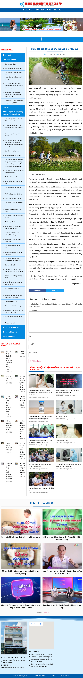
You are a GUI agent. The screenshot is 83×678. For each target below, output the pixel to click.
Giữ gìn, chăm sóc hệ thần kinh (13, 318)
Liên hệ (57, 10)
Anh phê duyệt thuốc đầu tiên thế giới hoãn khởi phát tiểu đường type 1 (9, 360)
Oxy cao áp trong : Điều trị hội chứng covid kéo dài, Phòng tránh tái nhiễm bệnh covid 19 (14, 143)
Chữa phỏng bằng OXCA (13, 198)
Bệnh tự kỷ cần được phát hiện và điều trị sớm (13, 227)
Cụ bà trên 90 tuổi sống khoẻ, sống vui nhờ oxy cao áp (20, 537)
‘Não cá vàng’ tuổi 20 (9, 378)
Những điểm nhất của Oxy (13, 68)
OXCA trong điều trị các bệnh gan (14, 204)
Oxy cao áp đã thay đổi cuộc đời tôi (14, 135)
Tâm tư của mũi (10, 323)
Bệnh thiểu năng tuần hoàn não (13, 182)
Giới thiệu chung (43, 10)
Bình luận (33, 310)
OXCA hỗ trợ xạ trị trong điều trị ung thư (14, 253)
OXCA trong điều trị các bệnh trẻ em (14, 217)
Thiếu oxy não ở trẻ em (12, 222)
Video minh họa (9, 336)
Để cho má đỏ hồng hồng (13, 306)
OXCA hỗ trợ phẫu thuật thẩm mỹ (12, 247)
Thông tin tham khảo (11, 327)
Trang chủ (27, 10)
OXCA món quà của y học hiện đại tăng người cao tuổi (14, 270)
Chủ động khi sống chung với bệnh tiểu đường (14, 171)
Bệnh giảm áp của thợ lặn (13, 155)
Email (31, 344)
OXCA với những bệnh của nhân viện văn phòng (13, 296)
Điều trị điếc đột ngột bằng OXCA (13, 277)
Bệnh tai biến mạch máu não (14, 177)
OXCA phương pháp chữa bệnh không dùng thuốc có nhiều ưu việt (13, 94)
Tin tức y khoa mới (10, 332)
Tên (31, 336)
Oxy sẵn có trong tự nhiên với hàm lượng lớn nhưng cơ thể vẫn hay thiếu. (14, 86)
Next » (46, 612)
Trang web (33, 352)
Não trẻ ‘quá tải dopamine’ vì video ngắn (9, 425)
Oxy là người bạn (10, 64)
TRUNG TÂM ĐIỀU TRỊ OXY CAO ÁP (45, 676)
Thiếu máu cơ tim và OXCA (13, 194)
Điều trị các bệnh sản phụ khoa (13, 210)
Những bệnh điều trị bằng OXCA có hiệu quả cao (13, 113)
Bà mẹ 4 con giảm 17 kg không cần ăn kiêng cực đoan (23, 449)
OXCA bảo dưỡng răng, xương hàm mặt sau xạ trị (13, 260)
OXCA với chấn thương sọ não (13, 189)
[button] (2, 25)
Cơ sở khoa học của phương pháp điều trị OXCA (14, 102)
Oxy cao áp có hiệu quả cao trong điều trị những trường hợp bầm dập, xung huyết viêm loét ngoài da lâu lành (14, 163)
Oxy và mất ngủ (10, 265)
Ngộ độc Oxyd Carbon (12, 151)
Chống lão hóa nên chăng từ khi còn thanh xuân (14, 311)
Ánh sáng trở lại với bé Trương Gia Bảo (12, 290)
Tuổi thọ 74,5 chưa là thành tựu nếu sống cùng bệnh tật (23, 382)
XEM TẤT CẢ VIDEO (41, 503)
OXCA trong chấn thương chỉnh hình (13, 240)
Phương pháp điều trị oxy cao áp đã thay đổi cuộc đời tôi (13, 127)
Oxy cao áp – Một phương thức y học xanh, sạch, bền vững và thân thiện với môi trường (13, 76)
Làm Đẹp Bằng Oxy (11, 301)
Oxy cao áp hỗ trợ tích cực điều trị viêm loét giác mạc (13, 120)
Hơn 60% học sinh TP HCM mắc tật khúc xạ (22, 401)
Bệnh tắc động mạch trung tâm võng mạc (13, 283)
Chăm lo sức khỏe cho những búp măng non (12, 234)
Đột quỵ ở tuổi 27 (61, 416)
